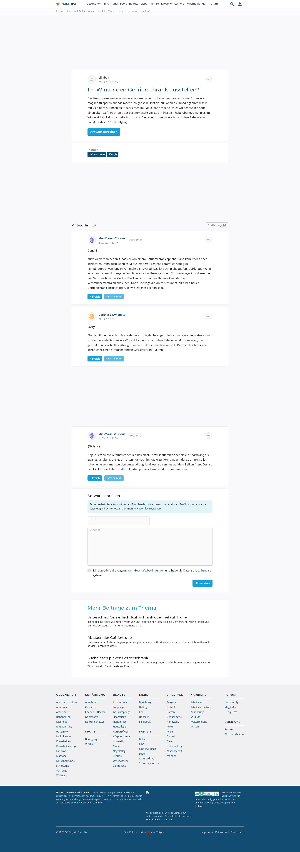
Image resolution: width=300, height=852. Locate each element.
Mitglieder (230, 707)
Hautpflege (119, 726)
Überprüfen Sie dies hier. (159, 819)
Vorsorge (61, 770)
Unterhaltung (174, 746)
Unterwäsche (121, 761)
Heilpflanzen (63, 736)
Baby (142, 739)
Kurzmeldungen (197, 3)
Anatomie (62, 707)
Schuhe (117, 756)
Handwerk (173, 721)
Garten (171, 712)
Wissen (194, 726)
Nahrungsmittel (94, 721)
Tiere (169, 741)
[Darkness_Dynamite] (93, 316)
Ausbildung (197, 712)
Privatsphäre (237, 832)
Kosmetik (118, 741)
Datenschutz (222, 832)
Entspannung (64, 726)
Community (231, 702)
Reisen (170, 731)
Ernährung (111, 3)
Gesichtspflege (121, 712)
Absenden (202, 583)
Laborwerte (63, 751)
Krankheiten (63, 741)
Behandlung (63, 717)
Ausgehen (172, 702)
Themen (71, 11)
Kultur (170, 726)
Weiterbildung (198, 721)
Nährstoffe (91, 717)
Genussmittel (174, 717)
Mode (116, 746)
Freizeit (171, 707)
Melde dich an (146, 504)
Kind (141, 744)
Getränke (90, 707)
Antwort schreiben (103, 132)
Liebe (144, 3)
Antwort (95, 530)
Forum (213, 3)
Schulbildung (146, 758)
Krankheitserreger (67, 746)
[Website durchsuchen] (232, 4)
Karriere (179, 3)
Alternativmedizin (66, 702)
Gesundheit (94, 3)
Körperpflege (120, 731)
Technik (171, 736)
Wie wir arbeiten (234, 734)
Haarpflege (119, 717)
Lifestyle (166, 3)
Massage (61, 756)
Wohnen (172, 756)
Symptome (62, 765)
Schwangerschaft (149, 763)
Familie (154, 3)
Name (93, 518)
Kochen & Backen (95, 712)
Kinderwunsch (147, 749)
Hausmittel (62, 731)
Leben (142, 753)
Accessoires (120, 702)
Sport (123, 3)
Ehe (141, 712)
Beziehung (145, 702)
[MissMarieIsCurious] (93, 240)
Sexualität (145, 721)
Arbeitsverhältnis (200, 707)
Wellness (61, 775)
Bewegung (91, 739)
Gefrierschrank (92, 11)
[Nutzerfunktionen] (240, 4)
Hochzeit (144, 717)
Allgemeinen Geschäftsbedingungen (140, 570)
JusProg (199, 806)
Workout (90, 744)
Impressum (207, 832)
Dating (143, 707)
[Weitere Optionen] (208, 79)
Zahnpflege (119, 765)
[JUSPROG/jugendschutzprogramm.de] (207, 793)
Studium (195, 717)
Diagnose (61, 721)
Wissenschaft (174, 751)
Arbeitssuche (198, 702)
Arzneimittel (63, 712)
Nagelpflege (120, 751)
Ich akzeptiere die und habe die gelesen (152, 573)
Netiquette (231, 712)
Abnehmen (91, 702)
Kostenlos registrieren (150, 508)
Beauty (133, 3)
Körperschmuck (122, 736)
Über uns (233, 721)
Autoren (229, 729)
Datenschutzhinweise (197, 570)
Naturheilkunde (65, 761)
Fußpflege (119, 707)
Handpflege (120, 721)
